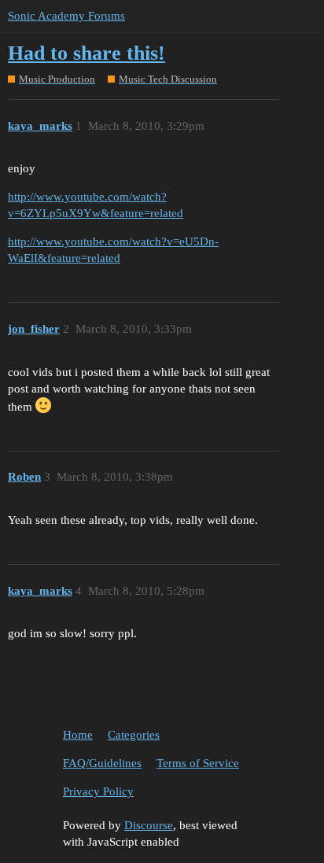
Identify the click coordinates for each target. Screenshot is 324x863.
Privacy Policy (98, 791)
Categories (134, 734)
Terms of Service (197, 763)
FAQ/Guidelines (102, 763)
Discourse (148, 825)
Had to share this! (86, 53)
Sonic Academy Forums (66, 15)
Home (78, 734)
